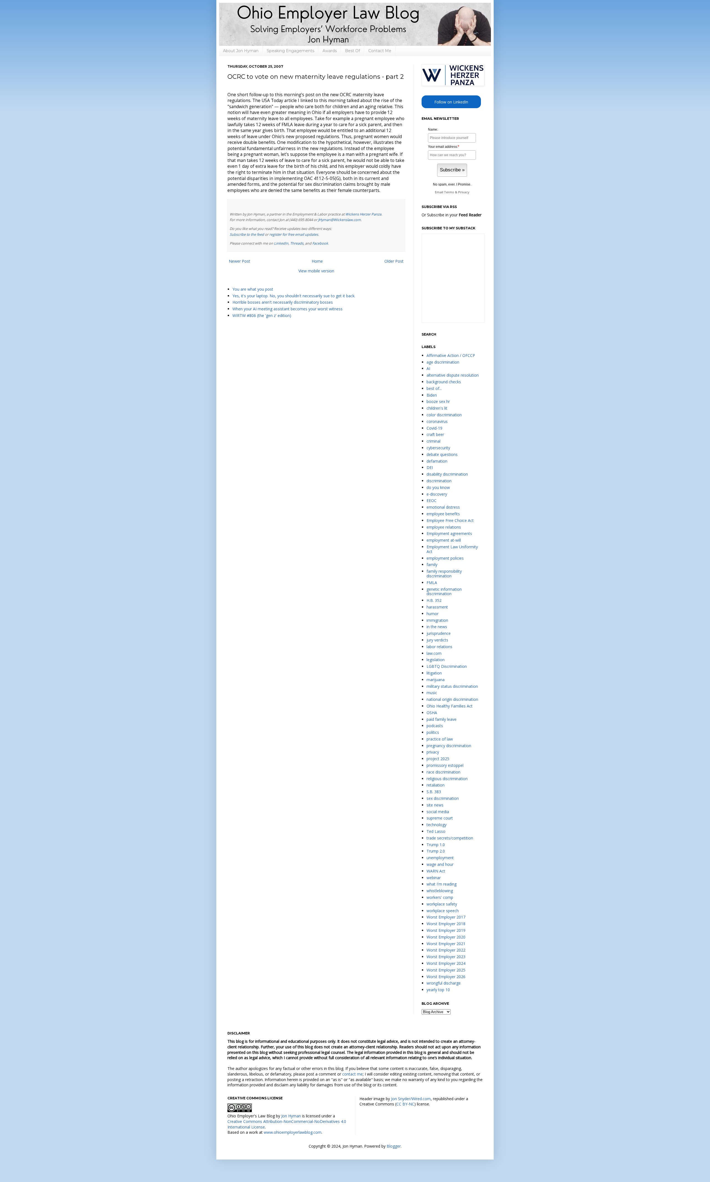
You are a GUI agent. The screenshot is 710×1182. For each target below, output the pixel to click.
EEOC (432, 500)
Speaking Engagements (290, 50)
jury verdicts (437, 640)
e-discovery (437, 494)
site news (435, 805)
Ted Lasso (436, 831)
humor (432, 613)
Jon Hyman (291, 1115)
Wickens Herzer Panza (363, 214)
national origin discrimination (452, 699)
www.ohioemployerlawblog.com (292, 1132)
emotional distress (443, 507)
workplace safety (442, 904)
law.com (434, 653)
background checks (444, 381)
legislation (436, 659)
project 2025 (438, 758)
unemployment (440, 857)
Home (317, 261)
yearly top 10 (438, 989)
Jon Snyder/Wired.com (411, 1098)
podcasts (435, 725)
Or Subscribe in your (451, 214)
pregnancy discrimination (449, 745)
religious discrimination (447, 778)
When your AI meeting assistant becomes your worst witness (287, 308)
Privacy (463, 192)
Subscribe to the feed (247, 234)
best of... (434, 388)
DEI (430, 467)
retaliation (436, 785)
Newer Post (239, 261)
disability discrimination (447, 474)
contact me (352, 1074)
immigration (437, 620)
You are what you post (252, 289)
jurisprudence (439, 633)
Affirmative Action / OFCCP (451, 355)
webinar (434, 877)
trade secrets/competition (450, 838)
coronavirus (437, 421)
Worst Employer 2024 (446, 963)
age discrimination (443, 362)
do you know (438, 487)
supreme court (440, 818)
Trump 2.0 (436, 851)
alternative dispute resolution (453, 375)
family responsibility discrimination (444, 574)
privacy (433, 752)
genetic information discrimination (444, 592)
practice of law (440, 739)
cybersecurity (438, 447)
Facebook (320, 243)
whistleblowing (440, 890)
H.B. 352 (434, 600)
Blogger (394, 1146)
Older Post (394, 261)
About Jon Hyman (240, 50)
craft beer (435, 434)
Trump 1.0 (436, 844)
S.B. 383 (434, 791)
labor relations (439, 646)
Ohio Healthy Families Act (450, 706)
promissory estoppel (445, 765)
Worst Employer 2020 (446, 937)
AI (428, 368)
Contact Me (379, 50)
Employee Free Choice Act (450, 520)
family (432, 564)
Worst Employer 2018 (446, 923)
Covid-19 (434, 428)
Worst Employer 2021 (446, 943)
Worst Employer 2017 (446, 917)
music (432, 692)
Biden (432, 395)
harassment (437, 607)
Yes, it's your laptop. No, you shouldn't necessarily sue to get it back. (293, 295)
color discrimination (444, 414)
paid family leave (442, 719)
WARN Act (436, 871)
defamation (437, 461)
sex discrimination (443, 798)
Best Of (352, 50)
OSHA (432, 712)
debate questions (442, 454)
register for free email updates (293, 234)
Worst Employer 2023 (446, 956)
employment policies (445, 558)
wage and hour (440, 864)
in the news (437, 626)
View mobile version (316, 270)
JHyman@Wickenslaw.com (339, 219)
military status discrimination (452, 686)
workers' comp (440, 897)
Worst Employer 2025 (446, 970)
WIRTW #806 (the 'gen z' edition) (261, 315)
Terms (449, 192)
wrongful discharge (444, 983)
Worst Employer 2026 (446, 976)
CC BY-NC (405, 1104)
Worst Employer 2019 (446, 930)
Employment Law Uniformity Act (452, 549)
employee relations (444, 527)
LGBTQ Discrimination (447, 666)
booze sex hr (438, 401)
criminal (433, 441)
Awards (330, 50)
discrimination (439, 480)
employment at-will (444, 540)
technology (437, 824)
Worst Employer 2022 (446, 950)
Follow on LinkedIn (451, 102)
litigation (434, 673)
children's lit (437, 408)
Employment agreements (449, 533)
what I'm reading (442, 884)
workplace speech (443, 910)
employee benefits (443, 513)
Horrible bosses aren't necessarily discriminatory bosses (282, 302)
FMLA (432, 582)
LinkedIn (281, 243)
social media (438, 811)
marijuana (436, 679)
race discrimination (443, 772)
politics (433, 732)
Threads (296, 243)
